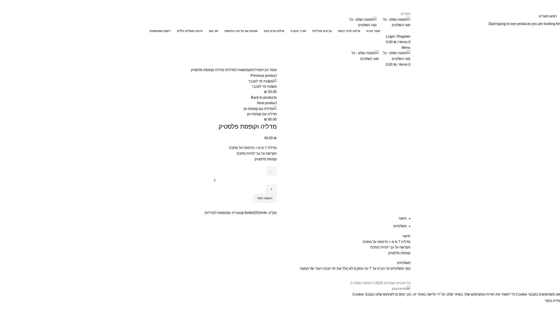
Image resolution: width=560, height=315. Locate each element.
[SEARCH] (5, 16)
